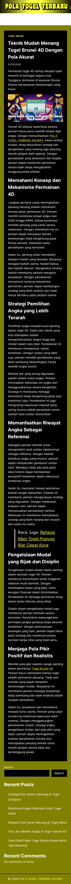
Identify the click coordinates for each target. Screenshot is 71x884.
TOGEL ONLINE (15, 36)
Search (8, 767)
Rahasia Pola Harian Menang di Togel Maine (37, 822)
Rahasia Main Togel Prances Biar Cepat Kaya (36, 538)
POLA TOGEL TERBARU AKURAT (41, 879)
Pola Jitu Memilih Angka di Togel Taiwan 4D (37, 831)
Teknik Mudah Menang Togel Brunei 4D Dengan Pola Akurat (35, 50)
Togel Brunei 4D (42, 668)
